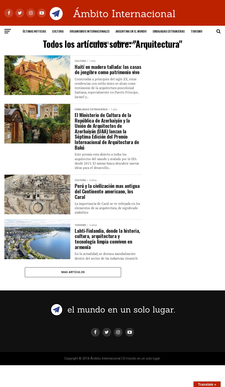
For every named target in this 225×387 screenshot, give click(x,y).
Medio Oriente (99, 42)
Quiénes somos (125, 42)
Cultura (58, 31)
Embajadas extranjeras (169, 31)
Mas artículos (73, 272)
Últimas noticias (34, 31)
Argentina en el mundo (131, 31)
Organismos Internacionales (89, 31)
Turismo (196, 31)
